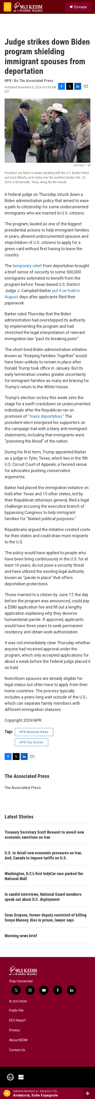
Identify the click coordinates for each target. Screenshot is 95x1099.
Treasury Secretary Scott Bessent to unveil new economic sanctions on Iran (44, 835)
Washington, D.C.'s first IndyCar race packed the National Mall (44, 876)
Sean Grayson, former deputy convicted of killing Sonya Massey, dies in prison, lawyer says (45, 917)
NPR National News (34, 732)
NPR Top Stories (31, 742)
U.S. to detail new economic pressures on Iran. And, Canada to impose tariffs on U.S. (43, 855)
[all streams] (89, 1093)
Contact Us (17, 1050)
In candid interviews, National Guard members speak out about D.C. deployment (43, 897)
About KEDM (18, 1040)
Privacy (14, 1030)
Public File (16, 1010)
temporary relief (27, 265)
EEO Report (17, 1020)
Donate (80, 7)
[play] (7, 1093)
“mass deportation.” (46, 416)
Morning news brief (21, 935)
